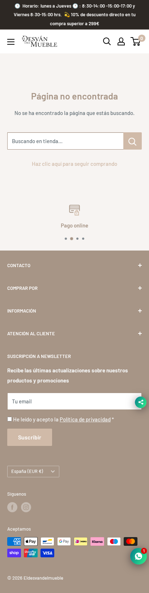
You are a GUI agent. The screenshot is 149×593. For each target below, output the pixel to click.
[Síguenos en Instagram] (26, 507)
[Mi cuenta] (121, 41)
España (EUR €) (27, 471)
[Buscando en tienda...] (132, 141)
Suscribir (29, 437)
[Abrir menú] (10, 42)
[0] (135, 41)
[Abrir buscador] (107, 41)
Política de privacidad (85, 419)
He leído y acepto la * (63, 419)
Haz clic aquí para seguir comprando (74, 163)
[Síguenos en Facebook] (12, 507)
